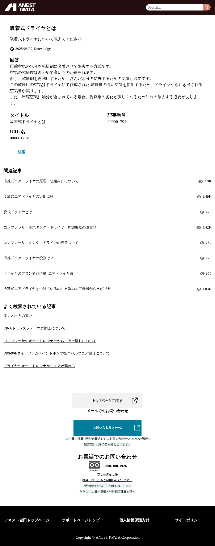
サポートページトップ (81, 520)
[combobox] (174, 7)
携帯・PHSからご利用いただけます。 (107, 480)
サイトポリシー (188, 520)
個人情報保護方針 (134, 520)
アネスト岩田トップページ (27, 520)
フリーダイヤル (107, 474)
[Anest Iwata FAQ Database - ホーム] (20, 7)
